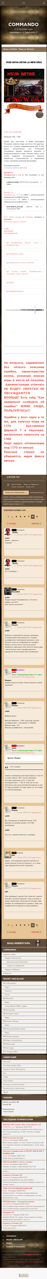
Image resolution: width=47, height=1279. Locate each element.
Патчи (7, 995)
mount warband (17, 487)
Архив (5, 1092)
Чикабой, (6, 1177)
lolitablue (29, 217)
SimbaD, (6, 1225)
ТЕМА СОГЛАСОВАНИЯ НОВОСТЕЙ (17, 1188)
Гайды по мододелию (15, 965)
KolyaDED (16, 592)
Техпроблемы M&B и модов (16, 1006)
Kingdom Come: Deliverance (14, 1069)
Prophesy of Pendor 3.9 (12, 1175)
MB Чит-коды (8, 1048)
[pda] (7, 852)
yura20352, (7, 1204)
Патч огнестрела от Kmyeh (15, 222)
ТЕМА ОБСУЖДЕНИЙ (13, 132)
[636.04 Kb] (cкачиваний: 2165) (22, 208)
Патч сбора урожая (12, 217)
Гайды (5, 1077)
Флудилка (7, 973)
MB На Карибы (9, 1010)
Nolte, (5, 1191)
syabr (14, 672)
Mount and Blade (10, 49)
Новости (8, 991)
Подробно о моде (16, 254)
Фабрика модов (9, 954)
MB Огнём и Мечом (10, 1021)
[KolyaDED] (7, 588)
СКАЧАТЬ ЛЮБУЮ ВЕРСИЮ (15, 168)
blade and (30, 487)
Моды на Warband (26, 49)
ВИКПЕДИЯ (8, 231)
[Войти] (44, 3)
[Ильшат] (7, 622)
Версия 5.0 (8, 172)
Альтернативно (10, 199)
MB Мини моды (9, 1044)
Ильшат (15, 625)
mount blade (16, 484)
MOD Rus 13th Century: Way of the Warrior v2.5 (22, 1124)
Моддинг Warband (12, 969)
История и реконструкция (13, 1084)
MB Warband (8, 998)
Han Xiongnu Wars (10, 1051)
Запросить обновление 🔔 (16, 492)
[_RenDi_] (7, 529)
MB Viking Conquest (11, 1036)
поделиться (37, 535)
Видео (11, 282)
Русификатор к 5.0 (12, 175)
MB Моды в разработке (12, 1040)
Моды (7, 987)
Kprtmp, (6, 1140)
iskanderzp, (7, 1215)
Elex (4, 1073)
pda (13, 855)
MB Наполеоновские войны (14, 1029)
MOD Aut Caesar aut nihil (13, 1138)
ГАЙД (6, 229)
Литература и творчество (13, 1088)
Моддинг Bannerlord (13, 958)
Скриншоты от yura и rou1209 (21, 262)
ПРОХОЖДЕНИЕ (11, 233)
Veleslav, (6, 1164)
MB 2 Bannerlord (9, 983)
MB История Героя (10, 1013)
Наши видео (8, 1081)
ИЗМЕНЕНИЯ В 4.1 (16, 291)
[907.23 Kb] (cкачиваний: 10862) (22, 183)
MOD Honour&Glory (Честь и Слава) (17, 1162)
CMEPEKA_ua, (8, 1127)
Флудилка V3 (8, 1212)
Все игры (6, 1061)
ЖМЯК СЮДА (31, 406)
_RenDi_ (15, 532)
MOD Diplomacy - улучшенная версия (18, 1201)
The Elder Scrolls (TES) (12, 1065)
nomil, (5, 1156)
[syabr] (7, 669)
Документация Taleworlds (17, 962)
